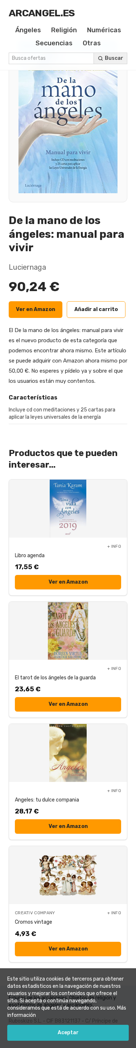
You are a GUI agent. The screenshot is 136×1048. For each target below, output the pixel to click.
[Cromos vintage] (68, 875)
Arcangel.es (42, 13)
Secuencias (54, 43)
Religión (64, 30)
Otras (92, 43)
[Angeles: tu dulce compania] (68, 753)
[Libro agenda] (68, 509)
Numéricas (104, 30)
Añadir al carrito (96, 309)
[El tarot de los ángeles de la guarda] (68, 631)
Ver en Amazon (35, 309)
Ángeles (28, 30)
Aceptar (68, 1033)
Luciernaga (27, 267)
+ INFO (114, 546)
